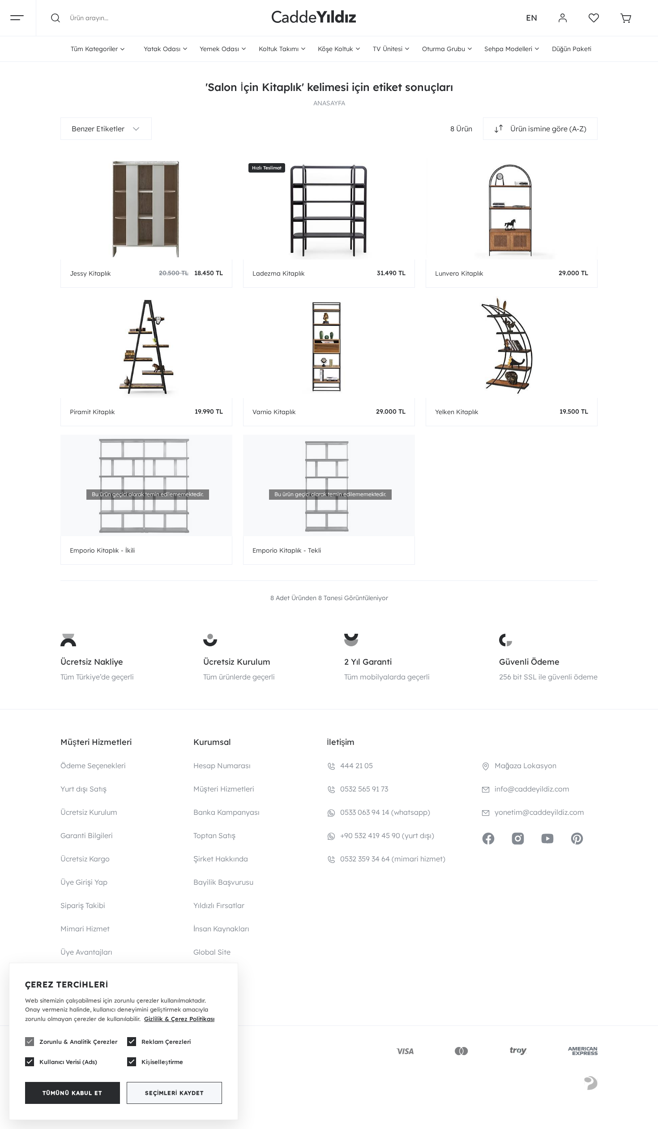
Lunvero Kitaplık (459, 273)
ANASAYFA (329, 103)
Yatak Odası (162, 49)
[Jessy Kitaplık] (146, 208)
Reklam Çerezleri (166, 1041)
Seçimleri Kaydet (174, 1093)
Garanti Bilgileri (86, 835)
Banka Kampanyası (226, 812)
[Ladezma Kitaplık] (329, 208)
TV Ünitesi (387, 49)
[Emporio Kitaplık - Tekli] (329, 485)
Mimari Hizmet (85, 928)
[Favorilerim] (594, 17)
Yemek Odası (219, 49)
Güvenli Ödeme (529, 662)
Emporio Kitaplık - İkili (102, 550)
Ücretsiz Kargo (85, 858)
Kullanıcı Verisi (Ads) (68, 1061)
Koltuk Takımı (279, 49)
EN (531, 18)
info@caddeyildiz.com (532, 788)
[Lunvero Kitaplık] (512, 208)
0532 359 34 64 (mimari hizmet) (392, 858)
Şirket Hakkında (220, 858)
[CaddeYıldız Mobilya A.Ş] (314, 18)
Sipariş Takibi (82, 905)
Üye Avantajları (86, 951)
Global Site (212, 951)
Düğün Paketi (571, 49)
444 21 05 (356, 765)
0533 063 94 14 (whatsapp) (385, 812)
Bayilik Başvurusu (223, 882)
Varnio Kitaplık (274, 412)
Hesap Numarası (222, 765)
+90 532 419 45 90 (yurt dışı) (387, 835)
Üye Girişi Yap (83, 882)
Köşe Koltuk (335, 49)
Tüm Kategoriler (94, 49)
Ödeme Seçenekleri (93, 765)
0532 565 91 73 (364, 788)
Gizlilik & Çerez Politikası (179, 1018)
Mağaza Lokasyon (525, 765)
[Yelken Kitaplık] (512, 346)
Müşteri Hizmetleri (223, 788)
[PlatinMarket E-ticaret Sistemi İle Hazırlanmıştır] (591, 1084)
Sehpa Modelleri (508, 49)
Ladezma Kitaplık (278, 273)
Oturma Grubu (443, 49)
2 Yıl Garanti (368, 662)
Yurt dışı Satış (83, 788)
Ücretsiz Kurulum (236, 662)
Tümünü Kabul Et (72, 1093)
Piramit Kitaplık (92, 412)
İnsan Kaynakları (221, 928)
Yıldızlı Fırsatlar (218, 905)
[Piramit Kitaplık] (146, 346)
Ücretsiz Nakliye (91, 662)
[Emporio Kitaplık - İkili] (146, 485)
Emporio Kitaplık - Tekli (286, 550)
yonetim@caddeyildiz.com (539, 812)
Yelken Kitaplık (457, 412)
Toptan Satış (214, 835)
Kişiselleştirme (162, 1061)
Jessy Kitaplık (90, 273)
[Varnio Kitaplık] (329, 346)
